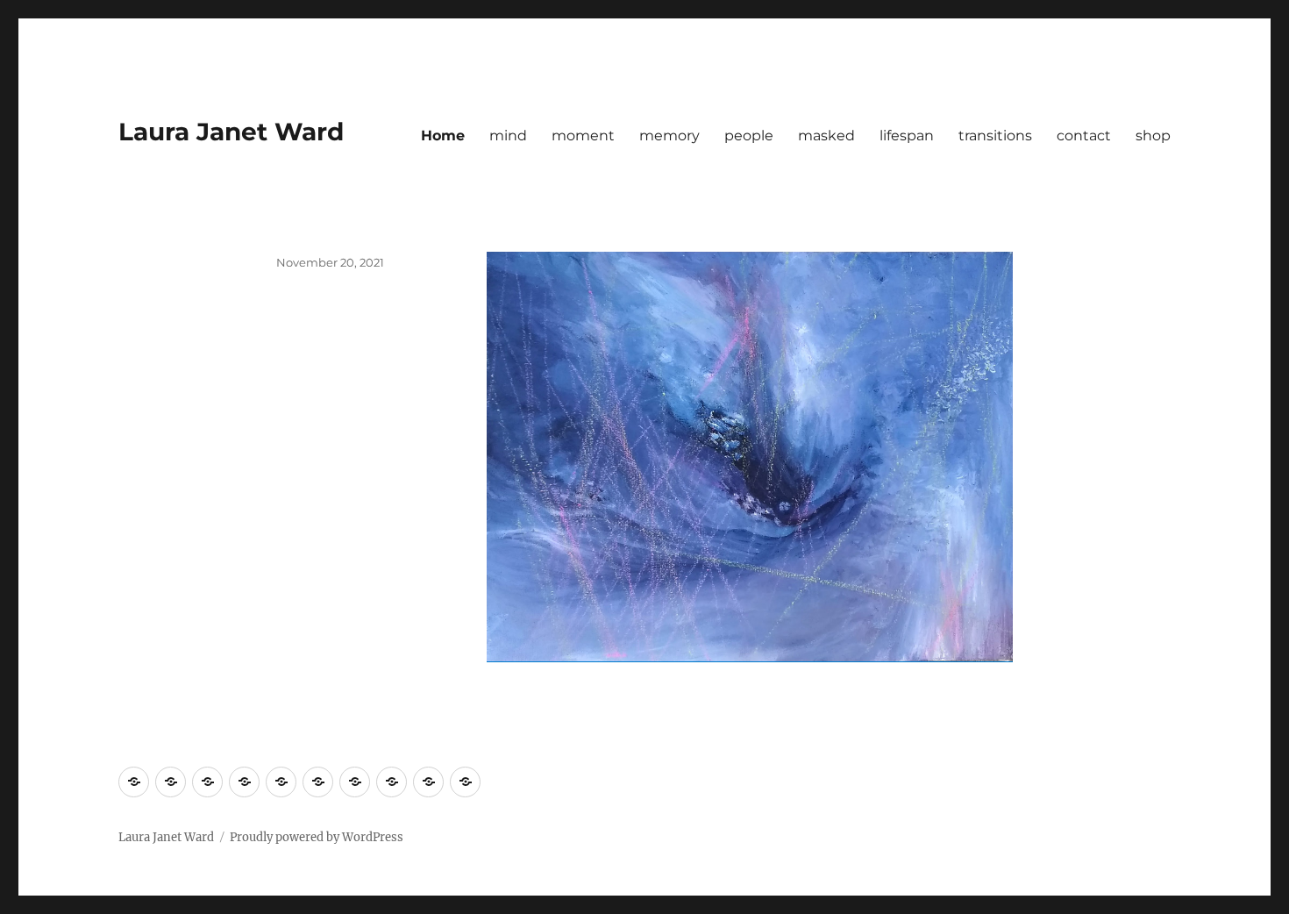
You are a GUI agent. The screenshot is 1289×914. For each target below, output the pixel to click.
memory (669, 135)
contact (1084, 135)
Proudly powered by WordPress (316, 837)
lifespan (907, 135)
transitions (995, 135)
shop (1153, 135)
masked (826, 135)
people (748, 135)
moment (583, 135)
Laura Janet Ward (231, 131)
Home (443, 135)
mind (508, 135)
